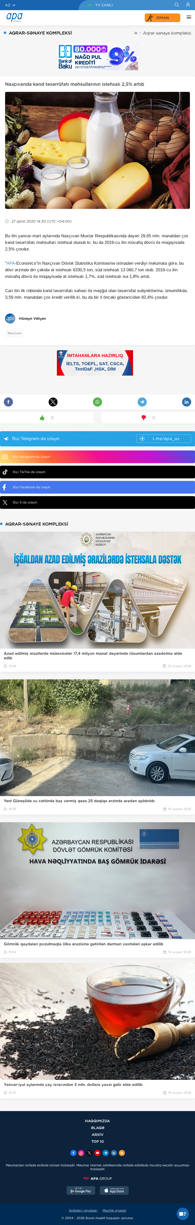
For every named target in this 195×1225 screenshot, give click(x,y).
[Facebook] (73, 1153)
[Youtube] (97, 1153)
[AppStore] (114, 1191)
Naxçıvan (14, 333)
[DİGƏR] (187, 18)
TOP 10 (97, 1141)
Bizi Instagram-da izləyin (31, 457)
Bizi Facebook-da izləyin (31, 487)
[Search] (176, 5)
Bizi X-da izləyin (25, 502)
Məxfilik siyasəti (114, 1210)
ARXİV (98, 1134)
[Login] (188, 5)
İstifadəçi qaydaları (83, 1210)
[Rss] (122, 1153)
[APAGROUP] (97, 1178)
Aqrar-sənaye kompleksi (167, 33)
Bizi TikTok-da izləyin (29, 472)
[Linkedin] (114, 1153)
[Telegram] (106, 1153)
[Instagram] (81, 1153)
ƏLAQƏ (97, 1128)
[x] (89, 1153)
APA (11, 263)
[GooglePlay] (81, 1191)
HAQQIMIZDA (97, 1121)
